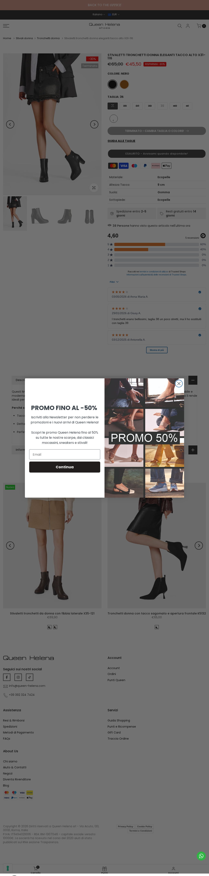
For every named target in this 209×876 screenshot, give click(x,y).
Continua (65, 466)
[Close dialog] (178, 383)
